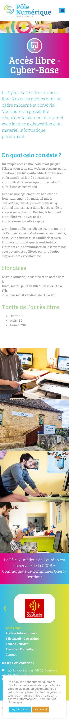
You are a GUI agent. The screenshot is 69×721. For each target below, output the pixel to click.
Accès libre (13, 628)
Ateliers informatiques (21, 633)
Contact (11, 654)
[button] (62, 10)
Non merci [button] (40, 709)
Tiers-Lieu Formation (20, 649)
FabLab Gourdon (17, 644)
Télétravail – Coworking (22, 638)
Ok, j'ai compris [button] (20, 709)
